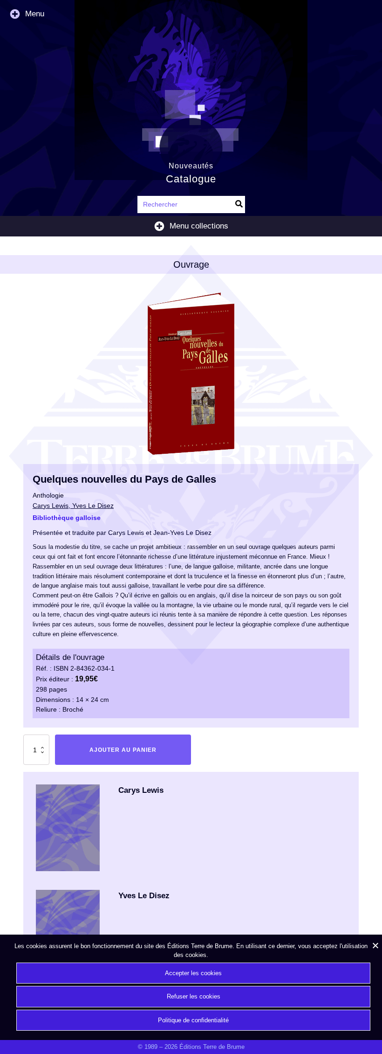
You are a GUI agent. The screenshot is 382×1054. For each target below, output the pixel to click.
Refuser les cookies (193, 996)
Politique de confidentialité (193, 1020)
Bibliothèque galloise (67, 517)
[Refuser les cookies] (375, 945)
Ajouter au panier (123, 750)
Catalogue (191, 179)
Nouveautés (191, 165)
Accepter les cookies (193, 973)
